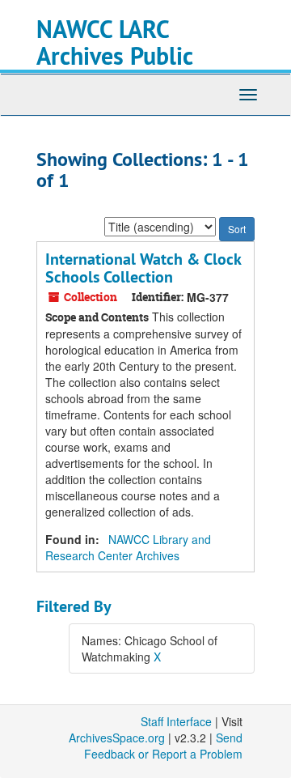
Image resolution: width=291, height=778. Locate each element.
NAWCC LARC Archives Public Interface (114, 56)
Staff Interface (176, 721)
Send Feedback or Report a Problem (163, 745)
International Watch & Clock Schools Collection (143, 268)
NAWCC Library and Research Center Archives (128, 547)
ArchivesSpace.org (117, 737)
